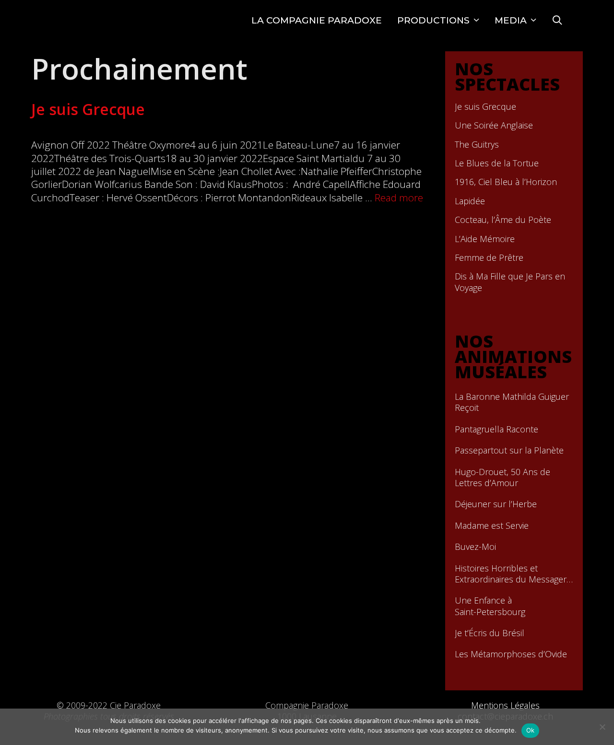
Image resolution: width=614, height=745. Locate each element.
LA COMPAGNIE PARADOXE (316, 20)
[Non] (602, 727)
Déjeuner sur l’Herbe (496, 504)
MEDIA (511, 20)
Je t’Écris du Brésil (489, 633)
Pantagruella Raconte (496, 429)
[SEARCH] (557, 20)
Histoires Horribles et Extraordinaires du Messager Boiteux (511, 574)
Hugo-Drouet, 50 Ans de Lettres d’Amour (502, 477)
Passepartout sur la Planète (509, 450)
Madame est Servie (492, 525)
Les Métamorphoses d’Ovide (511, 654)
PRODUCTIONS (433, 20)
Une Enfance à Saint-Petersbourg (490, 606)
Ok (530, 730)
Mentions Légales (505, 705)
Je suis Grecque (88, 109)
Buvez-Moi (475, 546)
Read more (399, 197)
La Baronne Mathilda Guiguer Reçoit (512, 402)
